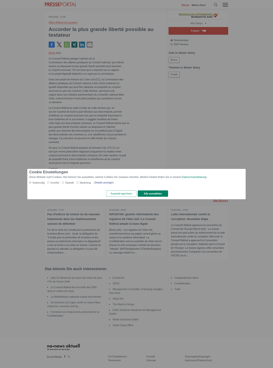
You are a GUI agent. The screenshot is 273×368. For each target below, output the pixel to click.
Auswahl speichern (121, 193)
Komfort (55, 182)
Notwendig (39, 182)
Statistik (69, 182)
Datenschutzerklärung (194, 177)
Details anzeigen (104, 182)
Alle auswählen (153, 193)
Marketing (85, 182)
